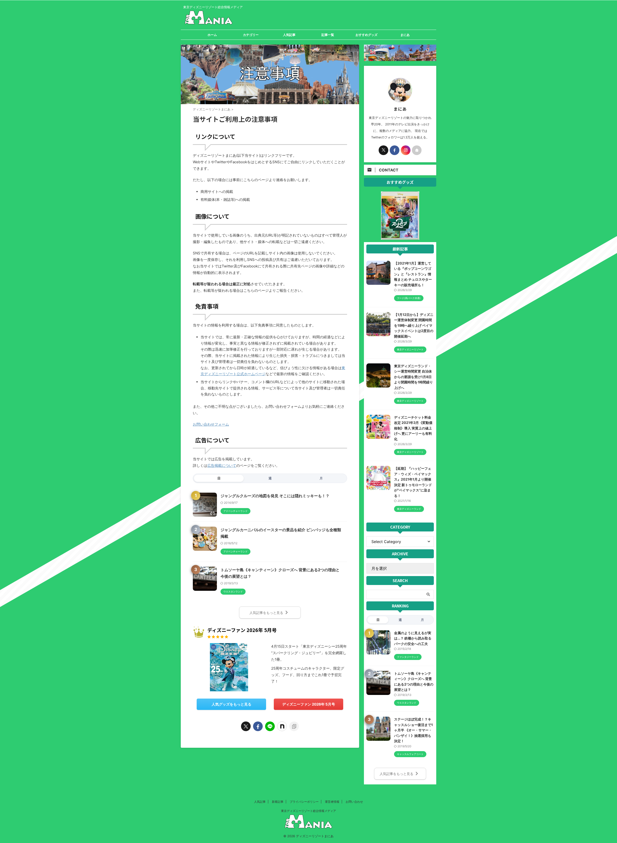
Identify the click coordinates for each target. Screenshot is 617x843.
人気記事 (289, 35)
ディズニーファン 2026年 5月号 (308, 704)
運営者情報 (332, 801)
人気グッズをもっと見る (231, 704)
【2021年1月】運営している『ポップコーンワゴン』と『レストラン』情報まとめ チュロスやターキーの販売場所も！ (413, 274)
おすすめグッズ (366, 35)
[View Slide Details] (400, 237)
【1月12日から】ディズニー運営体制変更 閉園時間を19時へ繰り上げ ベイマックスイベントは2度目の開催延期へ (413, 325)
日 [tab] (219, 478)
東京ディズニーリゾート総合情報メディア (308, 811)
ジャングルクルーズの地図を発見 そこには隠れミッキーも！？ (275, 495)
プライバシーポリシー (304, 801)
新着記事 (277, 801)
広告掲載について (221, 465)
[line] (270, 726)
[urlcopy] (294, 726)
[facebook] (258, 726)
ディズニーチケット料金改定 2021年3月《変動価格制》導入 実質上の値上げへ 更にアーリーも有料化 (413, 428)
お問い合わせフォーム (211, 424)
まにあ (405, 35)
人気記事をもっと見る (266, 613)
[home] (417, 150)
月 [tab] (321, 478)
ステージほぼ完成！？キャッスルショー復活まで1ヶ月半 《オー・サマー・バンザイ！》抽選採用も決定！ (413, 730)
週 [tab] (270, 478)
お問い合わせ (354, 801)
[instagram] (405, 150)
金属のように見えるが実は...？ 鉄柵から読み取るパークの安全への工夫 (412, 638)
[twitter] (246, 726)
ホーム (212, 35)
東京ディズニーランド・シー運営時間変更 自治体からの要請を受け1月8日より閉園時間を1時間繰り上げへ (413, 377)
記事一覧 (328, 35)
